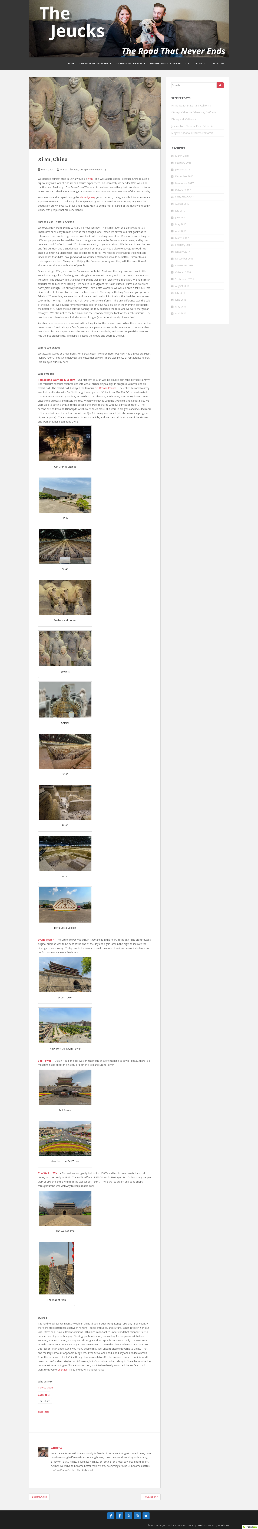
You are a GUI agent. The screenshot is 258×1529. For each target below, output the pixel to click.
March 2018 (182, 155)
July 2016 (180, 292)
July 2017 (180, 210)
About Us (200, 63)
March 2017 (182, 238)
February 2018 (183, 162)
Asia (76, 169)
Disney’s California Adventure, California (193, 112)
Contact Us (217, 63)
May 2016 (180, 306)
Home (71, 63)
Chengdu (63, 1369)
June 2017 (180, 217)
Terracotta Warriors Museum (56, 379)
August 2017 (182, 203)
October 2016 (183, 272)
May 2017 (180, 224)
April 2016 (180, 313)
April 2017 (180, 231)
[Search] (220, 85)
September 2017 (184, 197)
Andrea (64, 169)
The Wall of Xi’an (48, 1173)
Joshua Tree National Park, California (192, 126)
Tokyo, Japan (45, 1387)
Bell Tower (44, 1060)
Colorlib (201, 1525)
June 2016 (180, 299)
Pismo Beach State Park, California (191, 105)
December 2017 (184, 176)
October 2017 (183, 190)
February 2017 (183, 244)
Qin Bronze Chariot (105, 388)
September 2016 (184, 279)
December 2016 (184, 258)
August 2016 (182, 286)
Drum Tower (46, 939)
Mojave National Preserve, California (192, 133)
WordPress (223, 1525)
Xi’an (90, 178)
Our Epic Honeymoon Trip (94, 63)
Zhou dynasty (87, 197)
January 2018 (182, 169)
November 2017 (184, 183)
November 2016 (184, 265)
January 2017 (182, 251)
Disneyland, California (183, 119)
